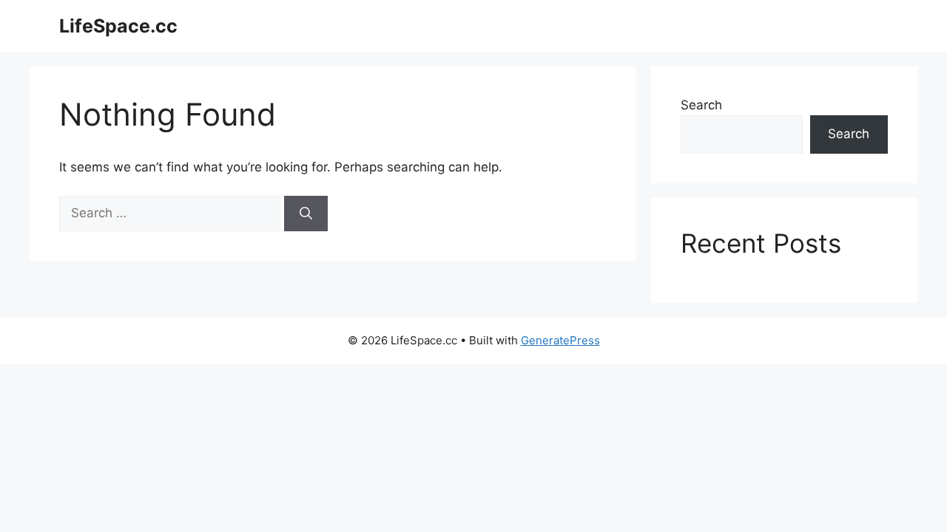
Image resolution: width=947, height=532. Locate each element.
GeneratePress (560, 340)
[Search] (306, 213)
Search (701, 105)
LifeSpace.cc (118, 26)
